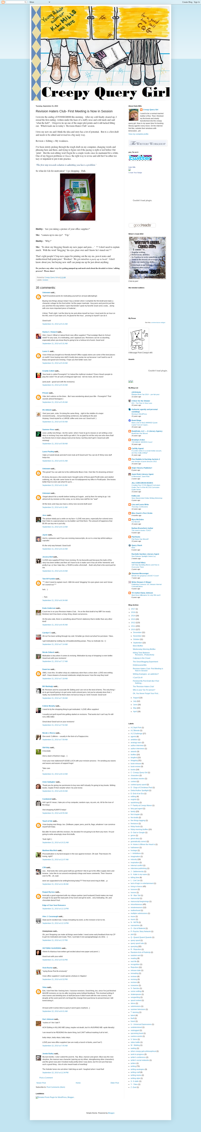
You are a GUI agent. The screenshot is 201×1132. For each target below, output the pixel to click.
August (136, 698)
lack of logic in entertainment (142, 883)
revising (134, 979)
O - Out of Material (138, 928)
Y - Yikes (134, 1084)
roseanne (134, 985)
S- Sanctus (135, 988)
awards (134, 752)
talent (133, 1015)
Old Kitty (46, 748)
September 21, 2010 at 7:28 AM (55, 698)
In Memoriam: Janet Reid (140, 476)
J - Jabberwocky (137, 871)
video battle (135, 1042)
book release (136, 764)
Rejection (134, 967)
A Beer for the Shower (141, 401)
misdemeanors (137, 907)
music (133, 919)
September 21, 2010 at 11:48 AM (55, 884)
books (133, 770)
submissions (136, 1006)
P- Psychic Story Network (141, 931)
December (137, 632)
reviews (134, 976)
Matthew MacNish (49, 850)
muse (133, 916)
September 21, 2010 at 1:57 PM (55, 940)
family (133, 811)
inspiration (135, 862)
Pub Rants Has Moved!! (140, 539)
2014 (133, 616)
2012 (133, 623)
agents (133, 737)
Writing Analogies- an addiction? (146, 674)
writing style (135, 1078)
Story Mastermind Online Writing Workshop (147, 498)
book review (135, 766)
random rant (135, 955)
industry (134, 859)
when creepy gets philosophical (143, 1051)
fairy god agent (137, 809)
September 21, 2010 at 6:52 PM (55, 979)
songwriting (135, 997)
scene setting (136, 991)
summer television (138, 1009)
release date (136, 970)
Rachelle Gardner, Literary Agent (145, 554)
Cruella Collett (48, 371)
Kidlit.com (136, 496)
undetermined (136, 1027)
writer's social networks (140, 1060)
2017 (133, 609)
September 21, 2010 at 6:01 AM (55, 461)
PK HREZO (47, 410)
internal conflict (137, 865)
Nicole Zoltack (48, 652)
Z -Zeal (133, 1087)
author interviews (137, 749)
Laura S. (45, 351)
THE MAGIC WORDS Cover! (142, 442)
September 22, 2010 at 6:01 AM (55, 1011)
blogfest (134, 758)
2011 (133, 626)
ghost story (135, 839)
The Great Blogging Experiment (145, 662)
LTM (44, 867)
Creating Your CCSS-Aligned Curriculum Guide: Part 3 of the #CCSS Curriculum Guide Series (146, 487)
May (135, 708)
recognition (135, 964)
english (134, 799)
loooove (134, 889)
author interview (137, 745)
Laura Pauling (48, 452)
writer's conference (138, 1057)
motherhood (135, 910)
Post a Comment (46, 1078)
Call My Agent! (138, 449)
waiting (133, 1048)
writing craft (135, 1072)
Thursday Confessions (140, 507)
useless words (136, 1036)
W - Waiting (135, 1045)
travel (133, 1021)
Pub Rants (136, 537)
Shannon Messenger (140, 573)
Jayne (45, 535)
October (136, 639)
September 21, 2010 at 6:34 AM (55, 600)
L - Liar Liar (135, 880)
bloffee (133, 755)
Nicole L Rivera (48, 733)
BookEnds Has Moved (140, 433)
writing (133, 1066)
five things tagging (138, 820)
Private (45, 393)
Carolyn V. (46, 633)
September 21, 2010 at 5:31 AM (55, 344)
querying (134, 946)
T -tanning (135, 1012)
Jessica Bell (47, 557)
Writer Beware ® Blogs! (141, 582)
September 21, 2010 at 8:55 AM (55, 813)
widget (163, 322)
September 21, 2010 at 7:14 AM (55, 644)
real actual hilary (139, 563)
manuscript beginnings (140, 901)
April (135, 712)
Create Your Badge (135, 172)
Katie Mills (132, 167)
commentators (155, 322)
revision (45, 280)
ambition (134, 740)
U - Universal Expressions (141, 1024)
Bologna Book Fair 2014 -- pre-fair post (145, 394)
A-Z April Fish (136, 728)
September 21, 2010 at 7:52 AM (55, 725)
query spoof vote (137, 943)
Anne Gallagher (48, 782)
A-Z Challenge (136, 734)
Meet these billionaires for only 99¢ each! (146, 595)
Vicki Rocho (47, 968)
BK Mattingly (47, 686)
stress (133, 1003)
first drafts (134, 818)
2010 (133, 629)
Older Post (115, 1083)
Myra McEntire (138, 520)
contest (133, 781)
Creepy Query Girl (150, 110)
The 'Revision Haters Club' (143, 687)
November (137, 636)
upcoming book (137, 1033)
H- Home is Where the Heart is (143, 844)
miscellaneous (136, 904)
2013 (133, 619)
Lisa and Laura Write (140, 505)
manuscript (135, 898)
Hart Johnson (48, 1019)
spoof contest (136, 1000)
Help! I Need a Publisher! (142, 468)
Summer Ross (48, 430)
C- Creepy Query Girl (139, 773)
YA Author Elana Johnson (142, 593)
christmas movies (137, 779)
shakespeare (136, 994)
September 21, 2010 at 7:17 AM (55, 661)
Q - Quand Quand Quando (141, 937)
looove (133, 892)
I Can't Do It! (137, 678)
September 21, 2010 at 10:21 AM (55, 843)
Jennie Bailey (48, 1054)
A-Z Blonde (135, 730)
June (135, 705)
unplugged (135, 1030)
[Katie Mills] (129, 170)
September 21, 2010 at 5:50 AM (55, 422)
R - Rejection (136, 949)
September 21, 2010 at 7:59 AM (55, 740)
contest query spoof (138, 785)
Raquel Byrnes (48, 892)
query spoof (135, 940)
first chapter (135, 814)
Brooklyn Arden (138, 440)
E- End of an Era (137, 794)
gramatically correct (138, 841)
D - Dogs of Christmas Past (141, 788)
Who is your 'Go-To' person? (144, 690)
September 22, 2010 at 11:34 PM (55, 1073)
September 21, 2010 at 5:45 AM (55, 402)
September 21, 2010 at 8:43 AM (55, 791)
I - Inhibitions (136, 853)
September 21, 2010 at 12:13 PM (55, 909)
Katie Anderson (48, 608)
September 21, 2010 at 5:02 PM (55, 960)
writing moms (136, 1075)
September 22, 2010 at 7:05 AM (55, 1046)
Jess (44, 515)
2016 (133, 612)
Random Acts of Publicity (140, 952)
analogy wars (136, 743)
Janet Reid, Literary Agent (142, 474)
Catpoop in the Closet (141, 658)
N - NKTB (134, 922)
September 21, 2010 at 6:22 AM (55, 549)
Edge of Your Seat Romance (54, 905)
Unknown (46, 293)
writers (133, 1063)
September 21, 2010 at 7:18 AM (55, 679)
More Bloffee (138, 646)
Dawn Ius (46, 669)
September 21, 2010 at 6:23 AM (55, 571)
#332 (133, 548)
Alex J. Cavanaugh (50, 916)
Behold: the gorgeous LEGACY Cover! (145, 576)
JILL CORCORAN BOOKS (142, 483)
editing (133, 796)
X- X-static (135, 1081)
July (135, 701)
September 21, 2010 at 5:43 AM (55, 363)
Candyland (46, 799)
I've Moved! (136, 522)
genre (133, 835)
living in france (136, 886)
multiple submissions (139, 913)
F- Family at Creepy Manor (141, 805)
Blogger (111, 1113)
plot (132, 934)
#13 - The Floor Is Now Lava (142, 403)
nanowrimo (135, 925)
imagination (135, 856)
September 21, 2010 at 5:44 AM (55, 385)
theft (132, 1018)
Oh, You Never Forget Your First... (146, 693)
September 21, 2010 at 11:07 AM (55, 860)
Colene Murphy (48, 706)
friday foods (135, 826)
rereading (134, 973)
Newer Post (41, 1083)
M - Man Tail (135, 895)
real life (134, 961)
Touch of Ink (47, 821)
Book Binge (136, 420)
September (137, 643)
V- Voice (134, 1039)
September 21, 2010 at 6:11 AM (54, 485)
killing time (135, 877)
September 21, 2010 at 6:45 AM (55, 625)
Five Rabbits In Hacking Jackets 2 (146, 459)
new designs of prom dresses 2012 (144, 461)
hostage (134, 850)
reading (134, 958)
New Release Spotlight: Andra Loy (144, 556)
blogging (134, 760)
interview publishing (139, 868)
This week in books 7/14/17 (141, 530)
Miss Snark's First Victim (142, 513)
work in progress (137, 1054)
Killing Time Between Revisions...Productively (143, 654)
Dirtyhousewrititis (140, 665)
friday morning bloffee (139, 829)
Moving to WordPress (139, 414)
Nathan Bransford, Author (142, 528)
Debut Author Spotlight (140, 790)
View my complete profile (138, 134)
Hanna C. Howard (49, 332)
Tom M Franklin (48, 579)
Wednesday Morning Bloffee (144, 649)
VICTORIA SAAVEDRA (51, 948)
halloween (135, 848)
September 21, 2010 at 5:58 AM (55, 444)
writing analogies (137, 1069)
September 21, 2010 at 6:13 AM (55, 527)
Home (78, 1083)
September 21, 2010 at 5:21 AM (55, 324)
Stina (44, 987)
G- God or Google (138, 833)
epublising (135, 803)
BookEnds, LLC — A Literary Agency (147, 431)
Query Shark (137, 545)
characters (135, 775)
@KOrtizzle (136, 392)
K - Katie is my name (139, 874)
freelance (134, 824)
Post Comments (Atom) (56, 1087)
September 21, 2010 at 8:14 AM (55, 774)
